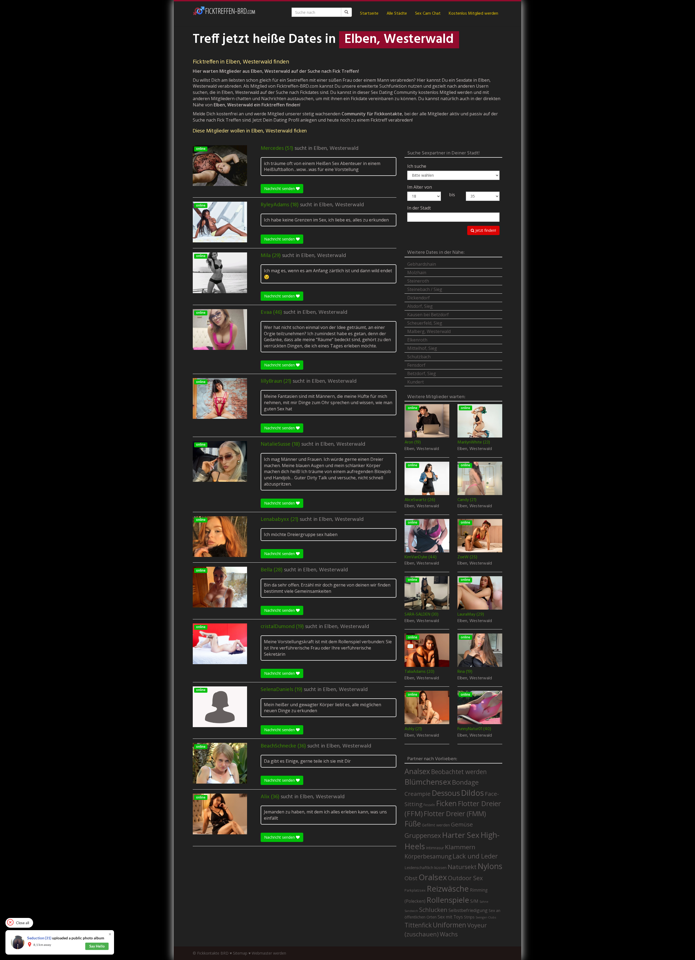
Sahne (483, 901)
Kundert (415, 382)
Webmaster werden (269, 953)
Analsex (417, 771)
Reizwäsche (448, 888)
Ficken (446, 803)
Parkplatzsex (415, 890)
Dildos (472, 792)
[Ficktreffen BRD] (224, 13)
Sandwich (411, 911)
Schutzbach (419, 357)
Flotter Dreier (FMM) (455, 813)
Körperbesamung (428, 856)
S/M (474, 901)
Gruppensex (423, 835)
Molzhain (416, 272)
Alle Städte (397, 13)
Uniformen (449, 924)
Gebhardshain (421, 264)
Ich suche (416, 166)
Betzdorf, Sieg (421, 373)
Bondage (465, 782)
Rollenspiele (448, 900)
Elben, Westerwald (336, 148)
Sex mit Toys (450, 917)
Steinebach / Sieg (424, 289)
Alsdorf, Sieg (420, 306)
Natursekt (462, 867)
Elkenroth (417, 340)
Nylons (490, 866)
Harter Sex (460, 835)
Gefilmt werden (436, 825)
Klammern (460, 847)
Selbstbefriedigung (468, 910)
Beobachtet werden (459, 772)
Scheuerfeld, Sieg (424, 323)
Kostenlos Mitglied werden (473, 13)
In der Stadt (419, 208)
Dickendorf (418, 298)
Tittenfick (418, 925)
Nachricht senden (280, 188)
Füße (413, 824)
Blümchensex (428, 782)
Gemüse (462, 824)
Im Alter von (419, 187)
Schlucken (433, 910)
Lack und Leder (475, 856)
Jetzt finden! (485, 230)
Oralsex (433, 877)
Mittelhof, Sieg (422, 348)
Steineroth (418, 281)
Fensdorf (416, 365)
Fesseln (429, 805)
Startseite (369, 13)
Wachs (449, 934)
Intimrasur (435, 847)
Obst (411, 878)
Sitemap (240, 953)
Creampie (418, 793)
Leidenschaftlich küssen (426, 867)
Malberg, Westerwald (429, 331)
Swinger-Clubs (486, 917)
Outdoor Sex (465, 878)
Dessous (446, 793)
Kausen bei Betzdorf (428, 315)
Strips (469, 917)
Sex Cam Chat (428, 13)
